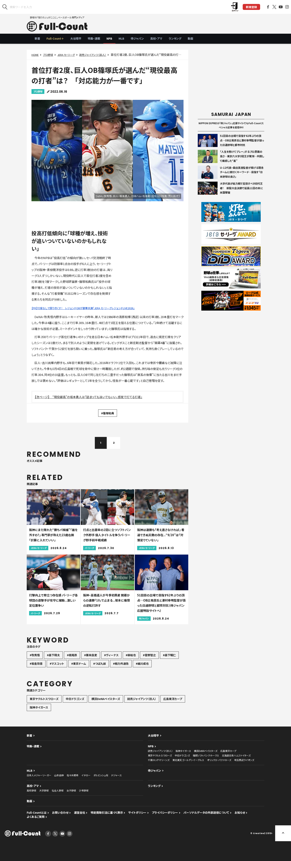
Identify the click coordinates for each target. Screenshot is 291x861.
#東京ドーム (78, 664)
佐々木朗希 (72, 775)
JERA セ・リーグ (66, 55)
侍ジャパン (137, 38)
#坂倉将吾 (36, 664)
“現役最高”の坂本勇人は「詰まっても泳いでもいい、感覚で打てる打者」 (97, 397)
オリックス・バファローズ (219, 760)
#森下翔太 (53, 655)
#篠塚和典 (107, 413)
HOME (35, 55)
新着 (37, 38)
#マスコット (57, 664)
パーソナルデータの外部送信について (206, 812)
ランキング (175, 38)
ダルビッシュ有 (100, 775)
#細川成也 (142, 664)
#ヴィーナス (111, 655)
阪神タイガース (39, 707)
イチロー (85, 775)
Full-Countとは (37, 812)
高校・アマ (156, 38)
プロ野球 (48, 55)
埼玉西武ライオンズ (244, 760)
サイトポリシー (137, 812)
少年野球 (83, 790)
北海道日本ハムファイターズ (236, 755)
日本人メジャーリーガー (39, 775)
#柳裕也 (131, 655)
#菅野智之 (149, 655)
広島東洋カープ (172, 699)
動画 (190, 38)
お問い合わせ (60, 812)
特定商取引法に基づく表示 (107, 812)
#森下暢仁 (169, 655)
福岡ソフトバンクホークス (206, 755)
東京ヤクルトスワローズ (44, 699)
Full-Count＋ (55, 38)
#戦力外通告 (121, 664)
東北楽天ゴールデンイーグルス (188, 760)
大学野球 (44, 790)
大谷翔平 (75, 38)
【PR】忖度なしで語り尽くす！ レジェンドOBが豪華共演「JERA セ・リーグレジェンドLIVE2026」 (83, 308)
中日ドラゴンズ (75, 699)
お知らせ (240, 812)
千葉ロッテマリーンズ (158, 760)
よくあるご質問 (36, 817)
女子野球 (71, 790)
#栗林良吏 (90, 655)
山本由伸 (59, 775)
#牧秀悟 (35, 655)
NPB (109, 38)
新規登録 (251, 7)
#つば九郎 (99, 664)
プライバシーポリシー (165, 812)
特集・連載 (94, 38)
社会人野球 (58, 790)
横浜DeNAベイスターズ (105, 699)
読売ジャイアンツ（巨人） (92, 55)
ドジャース (116, 775)
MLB (121, 38)
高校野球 (31, 790)
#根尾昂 (72, 655)
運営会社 (79, 812)
